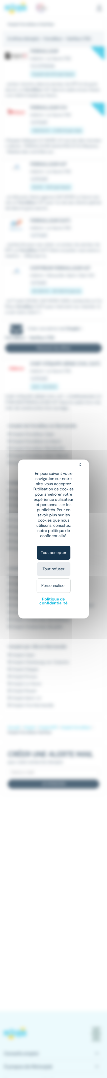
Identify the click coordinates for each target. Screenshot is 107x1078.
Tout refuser (53, 569)
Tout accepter (53, 552)
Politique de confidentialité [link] (53, 601)
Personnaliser (53, 585)
